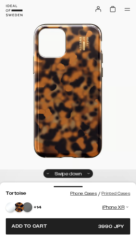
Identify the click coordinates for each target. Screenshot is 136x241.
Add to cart (68, 226)
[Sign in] (98, 9)
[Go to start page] (14, 10)
